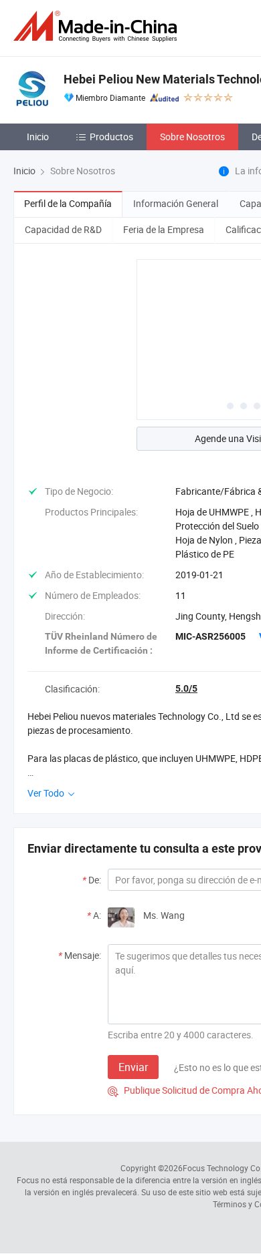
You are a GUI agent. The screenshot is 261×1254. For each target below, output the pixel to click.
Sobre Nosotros (192, 136)
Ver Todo (46, 793)
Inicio (38, 136)
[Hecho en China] (97, 26)
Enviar (133, 1067)
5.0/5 (186, 688)
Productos (111, 136)
